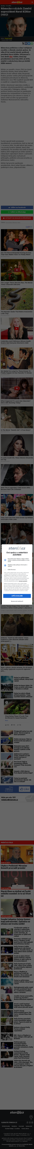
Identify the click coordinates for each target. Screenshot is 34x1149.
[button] (17, 569)
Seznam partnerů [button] (23, 581)
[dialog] (17, 574)
